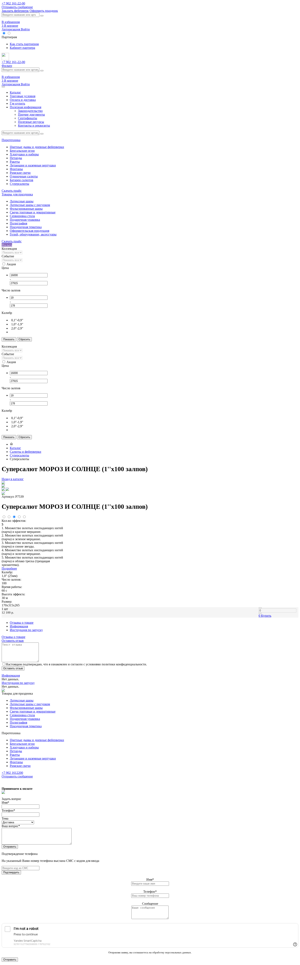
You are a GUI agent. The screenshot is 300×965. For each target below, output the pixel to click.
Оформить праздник (44, 10)
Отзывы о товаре (21, 622)
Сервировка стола (22, 216)
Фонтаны (16, 169)
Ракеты (15, 161)
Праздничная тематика (26, 227)
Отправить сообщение (17, 7)
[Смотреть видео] (5, 489)
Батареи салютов (21, 180)
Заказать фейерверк (15, 10)
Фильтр (7, 65)
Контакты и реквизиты (34, 125)
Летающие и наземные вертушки (33, 165)
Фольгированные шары (26, 208)
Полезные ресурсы (31, 122)
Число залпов (11, 290)
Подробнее (9, 568)
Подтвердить (11, 872)
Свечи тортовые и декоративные (33, 212)
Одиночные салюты (24, 176)
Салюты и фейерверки (25, 451)
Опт (15, 33)
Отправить (9, 846)
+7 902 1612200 (12, 772)
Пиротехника (11, 140)
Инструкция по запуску (26, 630)
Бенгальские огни (22, 150)
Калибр (7, 313)
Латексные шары (21, 201)
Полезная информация (25, 107)
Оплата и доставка (23, 100)
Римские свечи (20, 172)
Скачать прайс (12, 190)
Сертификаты (27, 118)
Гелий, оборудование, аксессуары (33, 234)
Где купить (17, 103)
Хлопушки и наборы (24, 154)
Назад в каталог (13, 479)
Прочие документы (31, 114)
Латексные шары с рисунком (30, 205)
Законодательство (30, 111)
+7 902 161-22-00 (13, 3)
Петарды (16, 158)
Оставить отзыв (13, 640)
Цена (5, 268)
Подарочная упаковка (25, 219)
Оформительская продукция (29, 230)
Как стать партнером (24, 44)
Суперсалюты (19, 183)
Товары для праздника (17, 194)
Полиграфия (18, 223)
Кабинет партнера (22, 47)
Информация (19, 626)
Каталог (15, 92)
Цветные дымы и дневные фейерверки (37, 147)
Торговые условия (22, 96)
